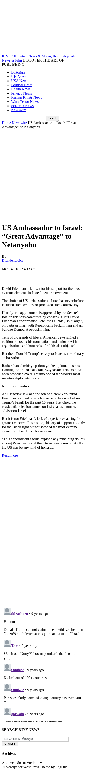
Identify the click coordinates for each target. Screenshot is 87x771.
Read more (10, 455)
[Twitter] (26, 275)
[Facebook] (9, 275)
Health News (20, 89)
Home (6, 123)
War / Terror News (25, 102)
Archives (8, 762)
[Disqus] (43, 544)
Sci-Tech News (22, 106)
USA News (19, 81)
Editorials (18, 72)
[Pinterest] (43, 275)
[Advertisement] (43, 175)
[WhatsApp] (59, 275)
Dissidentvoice (12, 260)
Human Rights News (26, 97)
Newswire (18, 110)
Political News (21, 85)
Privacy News (21, 93)
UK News (18, 76)
